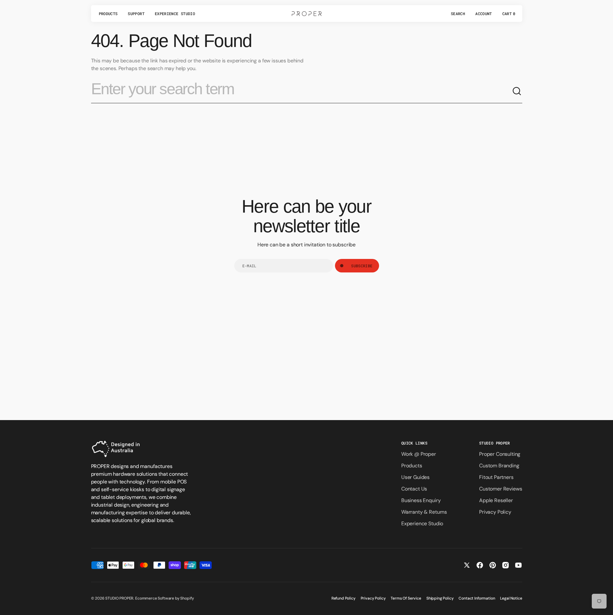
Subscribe (361, 265)
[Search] (517, 91)
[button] (458, 13)
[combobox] (301, 91)
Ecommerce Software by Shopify (164, 598)
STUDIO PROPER (119, 598)
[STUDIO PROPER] (307, 13)
